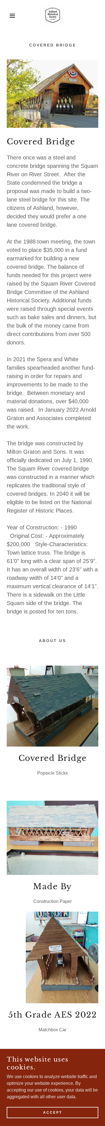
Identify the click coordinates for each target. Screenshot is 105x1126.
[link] (52, 15)
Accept (52, 1113)
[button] (8, 15)
